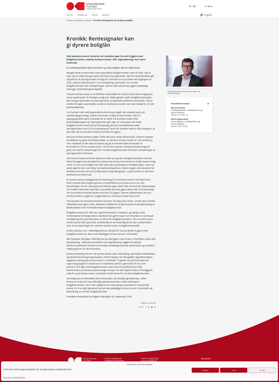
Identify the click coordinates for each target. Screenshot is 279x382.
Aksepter (205, 370)
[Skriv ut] (155, 307)
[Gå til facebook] (145, 307)
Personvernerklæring (18, 377)
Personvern (206, 358)
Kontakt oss (82, 15)
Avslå (234, 370)
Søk (194, 6)
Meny (210, 6)
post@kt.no (152, 360)
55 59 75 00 (153, 358)
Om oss (69, 15)
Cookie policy (7, 377)
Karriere (105, 15)
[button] (206, 15)
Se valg (262, 370)
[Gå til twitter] (148, 307)
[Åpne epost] (152, 307)
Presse (95, 15)
